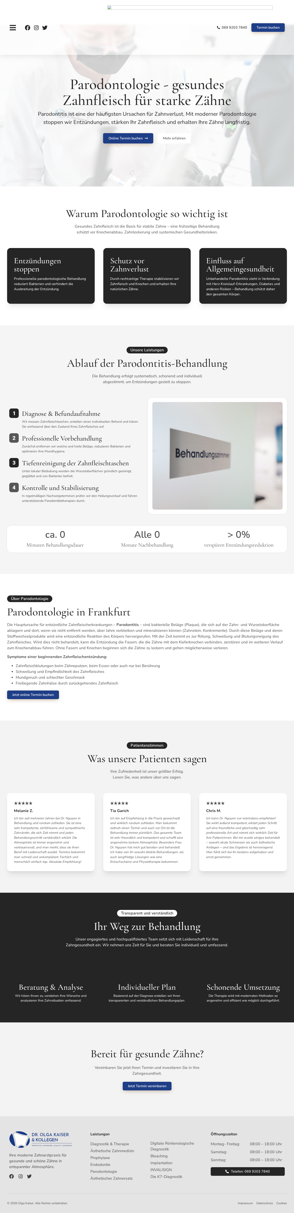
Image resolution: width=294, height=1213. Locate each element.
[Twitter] (45, 27)
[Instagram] (36, 27)
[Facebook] (27, 27)
